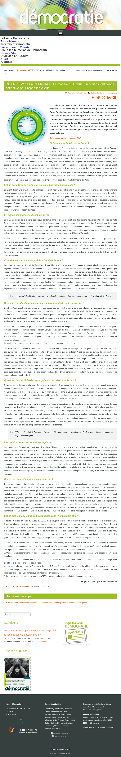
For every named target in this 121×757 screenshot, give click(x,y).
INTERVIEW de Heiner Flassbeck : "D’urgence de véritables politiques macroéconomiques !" (48, 603)
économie (10, 586)
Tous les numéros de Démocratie (15, 47)
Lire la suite (41, 642)
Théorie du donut (22, 586)
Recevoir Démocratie (10, 41)
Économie (21, 70)
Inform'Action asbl (65, 753)
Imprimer (114, 93)
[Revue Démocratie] (60, 15)
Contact (4, 59)
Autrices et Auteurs (9, 53)
